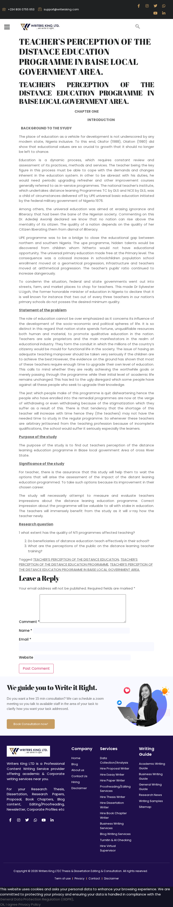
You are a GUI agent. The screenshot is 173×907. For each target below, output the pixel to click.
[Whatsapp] (163, 5)
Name (25, 630)
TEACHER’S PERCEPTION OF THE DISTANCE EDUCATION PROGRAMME (78, 562)
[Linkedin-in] (163, 13)
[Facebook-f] (138, 5)
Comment (29, 621)
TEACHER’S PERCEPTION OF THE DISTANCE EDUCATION (76, 559)
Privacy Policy (29, 904)
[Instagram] (147, 5)
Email (25, 639)
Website (26, 657)
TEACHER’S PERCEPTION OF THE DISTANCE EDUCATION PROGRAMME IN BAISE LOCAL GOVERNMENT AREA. (86, 567)
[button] (7, 27)
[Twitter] (155, 5)
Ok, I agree (9, 904)
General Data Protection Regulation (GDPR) (36, 899)
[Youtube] (155, 13)
